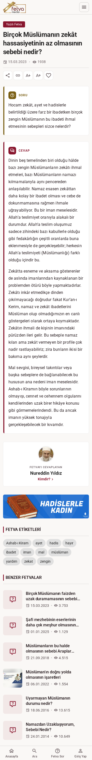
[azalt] (28, 75)
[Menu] (84, 7)
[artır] (38, 75)
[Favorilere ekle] (48, 75)
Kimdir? (44, 479)
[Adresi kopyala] (17, 75)
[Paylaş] (7, 75)
